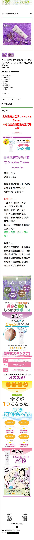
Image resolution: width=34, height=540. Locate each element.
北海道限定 (6, 79)
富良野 (5, 83)
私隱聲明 (9, 520)
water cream (6, 75)
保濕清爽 (5, 81)
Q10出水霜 (6, 77)
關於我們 (9, 514)
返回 (31, 13)
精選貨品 (24, 518)
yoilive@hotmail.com (13, 533)
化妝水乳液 (6, 85)
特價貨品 (24, 514)
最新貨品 (24, 516)
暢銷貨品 (24, 520)
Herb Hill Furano (8, 87)
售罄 (19, 99)
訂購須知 (9, 518)
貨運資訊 (9, 516)
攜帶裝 (5, 89)
